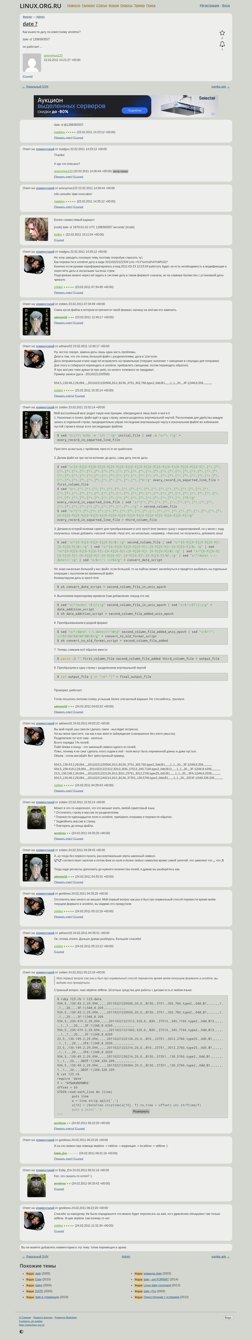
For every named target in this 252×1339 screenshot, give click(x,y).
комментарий (45, 149)
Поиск (151, 5)
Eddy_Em (60, 1153)
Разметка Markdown (66, 1317)
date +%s (150, 1291)
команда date (153, 1273)
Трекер (139, 5)
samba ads (219, 86)
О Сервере (25, 1317)
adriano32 (60, 317)
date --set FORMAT (156, 1279)
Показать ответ (63, 137)
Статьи (101, 5)
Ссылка (27, 76)
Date (38, 1279)
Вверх (228, 1317)
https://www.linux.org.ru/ (32, 1325)
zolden (58, 287)
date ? (30, 23)
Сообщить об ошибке (30, 1321)
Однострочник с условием (161, 1297)
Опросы (126, 5)
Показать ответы (64, 396)
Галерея (88, 5)
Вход (226, 5)
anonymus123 (53, 55)
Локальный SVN (37, 86)
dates (38, 1285)
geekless (60, 833)
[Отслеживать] (222, 44)
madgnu (59, 132)
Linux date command (157, 1285)
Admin (40, 16)
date (38, 1273)
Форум (114, 5)
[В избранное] (222, 33)
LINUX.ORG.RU (40, 6)
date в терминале (47, 1297)
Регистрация (209, 5)
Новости (73, 5)
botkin (58, 234)
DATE (39, 1291)
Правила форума (42, 1317)
